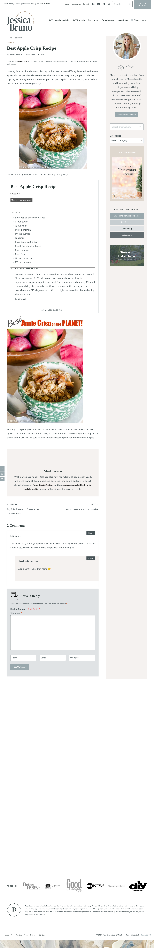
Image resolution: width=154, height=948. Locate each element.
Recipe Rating (17, 609)
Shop (136, 20)
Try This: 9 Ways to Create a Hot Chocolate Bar (23, 509)
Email (43, 657)
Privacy (33, 935)
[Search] (139, 127)
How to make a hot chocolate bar (82, 507)
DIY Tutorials (79, 20)
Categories (115, 135)
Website (74, 657)
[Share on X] (2, 473)
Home (66, 4)
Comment (16, 613)
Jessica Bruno (14, 54)
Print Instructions (22, 200)
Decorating (93, 20)
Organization (108, 20)
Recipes (10, 43)
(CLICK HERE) (45, 4)
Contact (86, 4)
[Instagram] (98, 4)
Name (14, 657)
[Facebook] (93, 4)
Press (26, 935)
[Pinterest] (103, 4)
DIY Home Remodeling (59, 20)
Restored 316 (146, 935)
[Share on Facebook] (2, 468)
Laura (13, 536)
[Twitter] (109, 4)
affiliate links (22, 61)
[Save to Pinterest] (2, 479)
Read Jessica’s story (43, 485)
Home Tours (122, 20)
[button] (11, 193)
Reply (90, 533)
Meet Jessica (76, 4)
